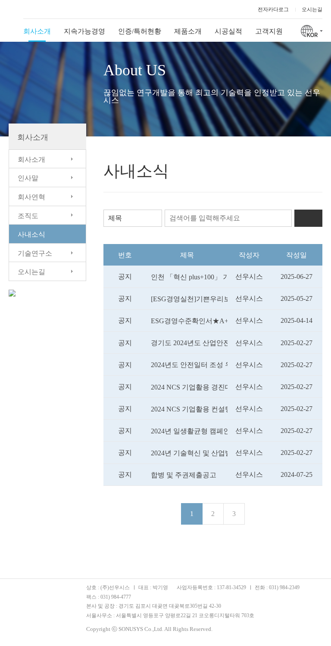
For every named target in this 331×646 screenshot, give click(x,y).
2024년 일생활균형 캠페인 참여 (189, 431)
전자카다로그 (273, 9)
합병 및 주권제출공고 (183, 475)
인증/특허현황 (139, 31)
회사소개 (37, 31)
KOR (311, 30)
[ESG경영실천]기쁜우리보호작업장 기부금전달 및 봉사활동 (189, 299)
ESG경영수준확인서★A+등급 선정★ (189, 321)
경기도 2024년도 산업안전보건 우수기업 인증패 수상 (189, 342)
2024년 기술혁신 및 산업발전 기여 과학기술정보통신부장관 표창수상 (189, 453)
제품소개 (188, 31)
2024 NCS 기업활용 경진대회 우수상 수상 (189, 387)
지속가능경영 (84, 31)
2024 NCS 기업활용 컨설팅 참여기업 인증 (189, 409)
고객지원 (269, 31)
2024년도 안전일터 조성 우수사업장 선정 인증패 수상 (189, 364)
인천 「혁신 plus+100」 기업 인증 (189, 277)
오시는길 (312, 9)
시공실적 (228, 31)
